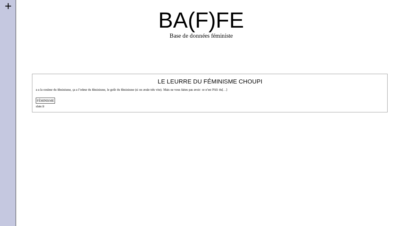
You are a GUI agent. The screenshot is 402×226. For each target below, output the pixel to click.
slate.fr (40, 106)
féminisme (45, 100)
